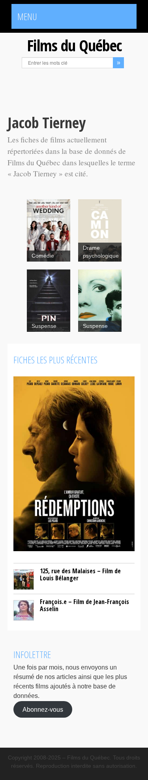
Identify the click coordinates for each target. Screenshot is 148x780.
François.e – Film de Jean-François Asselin (84, 605)
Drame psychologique (101, 252)
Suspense (44, 326)
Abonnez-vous (42, 709)
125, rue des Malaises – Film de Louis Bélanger (80, 574)
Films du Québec (74, 45)
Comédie (43, 256)
